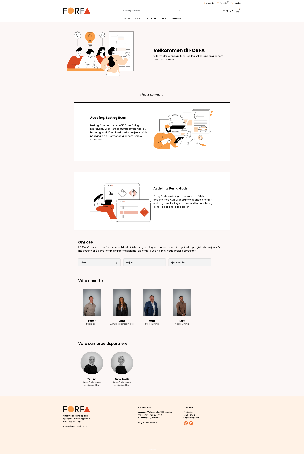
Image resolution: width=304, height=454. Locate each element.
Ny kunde (176, 18)
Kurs (164, 18)
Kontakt (138, 18)
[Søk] (179, 10)
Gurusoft (152, 449)
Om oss (126, 18)
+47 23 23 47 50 (154, 415)
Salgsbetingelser (191, 417)
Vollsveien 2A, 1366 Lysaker (159, 412)
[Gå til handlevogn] (237, 11)
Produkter (151, 18)
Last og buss (69, 426)
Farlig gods (82, 426)
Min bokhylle (189, 415)
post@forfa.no (153, 417)
